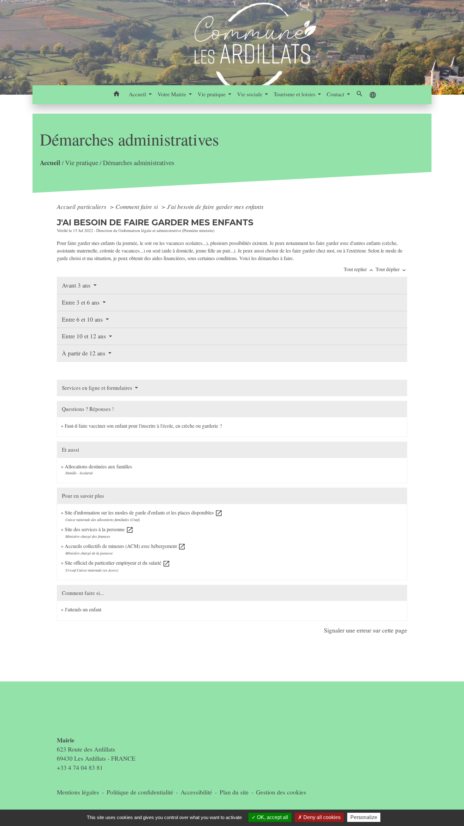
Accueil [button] (138, 94)
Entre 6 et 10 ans (83, 319)
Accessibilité (196, 792)
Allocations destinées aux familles (98, 466)
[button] (116, 94)
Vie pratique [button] (212, 94)
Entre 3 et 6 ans (81, 302)
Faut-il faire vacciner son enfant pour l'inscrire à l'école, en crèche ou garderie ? (143, 425)
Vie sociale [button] (250, 94)
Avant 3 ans (77, 285)
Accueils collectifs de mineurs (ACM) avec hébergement (125, 546)
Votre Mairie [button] (172, 94)
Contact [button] (336, 94)
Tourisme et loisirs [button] (295, 94)
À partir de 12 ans (84, 353)
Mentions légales (78, 792)
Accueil (50, 163)
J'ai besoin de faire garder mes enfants (215, 206)
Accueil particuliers (82, 206)
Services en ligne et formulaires (98, 387)
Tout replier (359, 269)
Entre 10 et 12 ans (84, 336)
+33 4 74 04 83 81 (80, 767)
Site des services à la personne (99, 529)
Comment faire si (137, 206)
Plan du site (234, 792)
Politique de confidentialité (140, 792)
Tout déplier (391, 269)
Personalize (363, 817)
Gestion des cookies (281, 792)
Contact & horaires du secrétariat (82, 712)
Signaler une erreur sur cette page (365, 630)
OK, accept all (272, 817)
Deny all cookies (321, 817)
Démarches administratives (138, 162)
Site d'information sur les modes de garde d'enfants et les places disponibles (144, 512)
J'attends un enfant (83, 609)
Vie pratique (81, 162)
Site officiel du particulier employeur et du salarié (117, 562)
